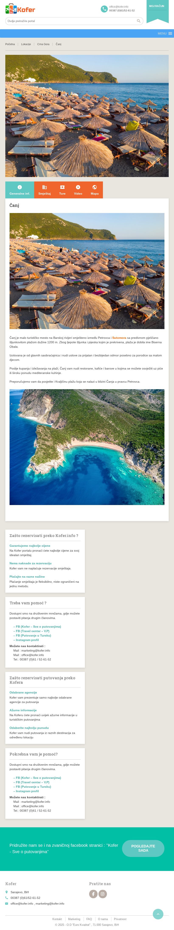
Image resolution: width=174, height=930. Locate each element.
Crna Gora (43, 44)
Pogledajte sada (143, 848)
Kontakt (57, 919)
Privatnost (120, 919)
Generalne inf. (20, 190)
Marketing (74, 919)
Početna (10, 44)
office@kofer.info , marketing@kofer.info (37, 903)
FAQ (89, 919)
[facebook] (93, 894)
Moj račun (156, 6)
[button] (162, 33)
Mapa (95, 190)
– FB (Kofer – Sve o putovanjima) (37, 626)
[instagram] (102, 894)
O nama (103, 919)
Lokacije (26, 44)
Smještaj (44, 190)
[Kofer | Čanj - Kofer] (20, 8)
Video (78, 190)
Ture (62, 190)
